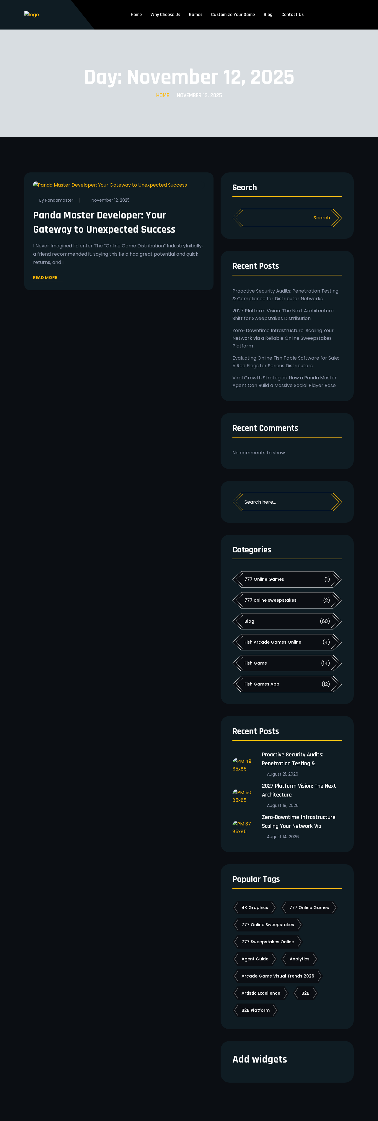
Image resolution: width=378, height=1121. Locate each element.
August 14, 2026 (283, 837)
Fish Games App (262, 684)
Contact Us (292, 15)
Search (244, 188)
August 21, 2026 (282, 774)
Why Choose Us (165, 15)
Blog (268, 15)
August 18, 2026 (283, 805)
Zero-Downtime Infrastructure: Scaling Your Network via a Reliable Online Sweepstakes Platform (283, 338)
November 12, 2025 (111, 200)
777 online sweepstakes (270, 600)
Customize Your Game (233, 15)
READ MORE (45, 278)
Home (136, 15)
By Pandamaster (56, 200)
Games (195, 15)
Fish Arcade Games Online (273, 642)
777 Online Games (264, 579)
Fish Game (256, 663)
